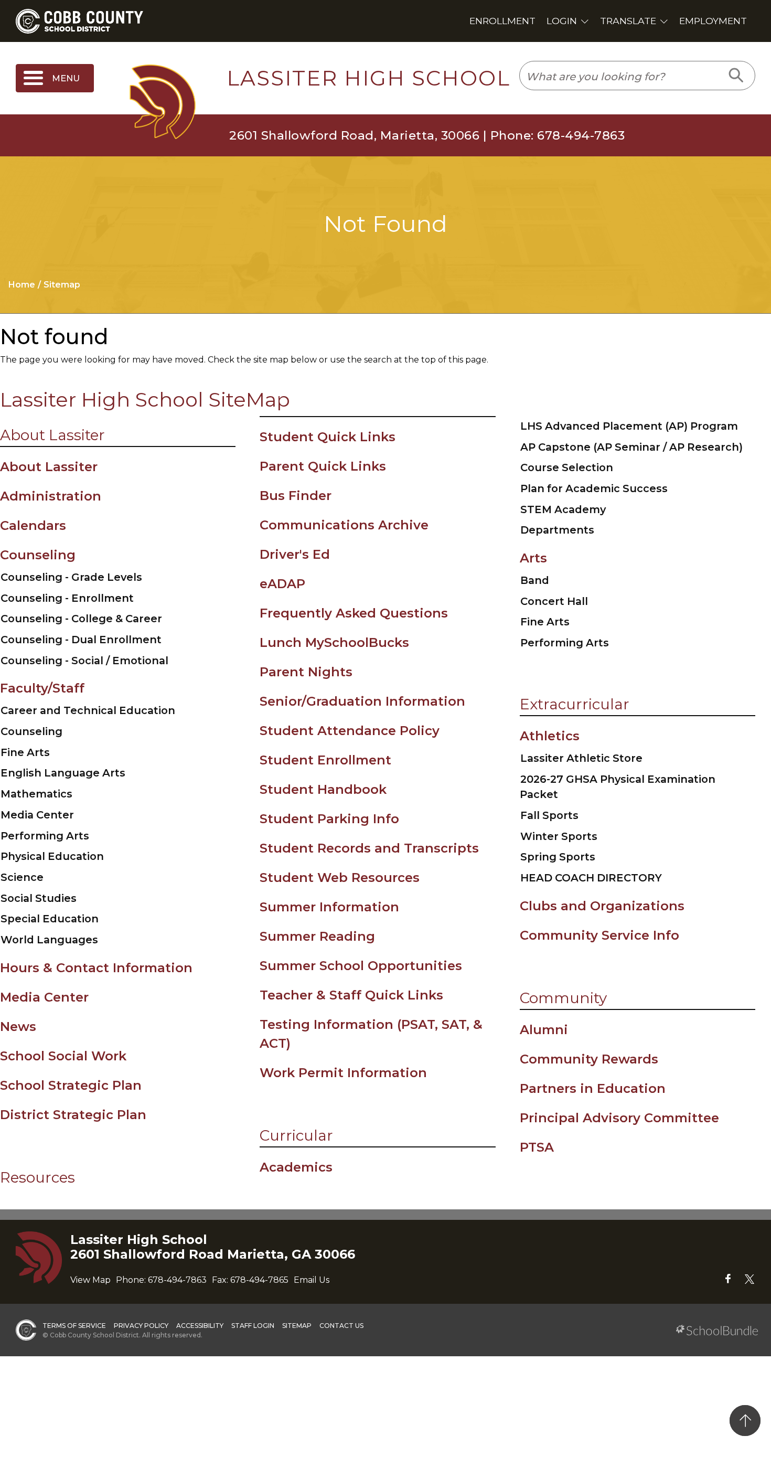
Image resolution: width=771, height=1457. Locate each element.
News (18, 1026)
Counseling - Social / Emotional (84, 660)
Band (534, 580)
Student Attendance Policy (350, 730)
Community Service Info (599, 935)
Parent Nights (306, 671)
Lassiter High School (368, 78)
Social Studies (39, 898)
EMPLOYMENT (713, 20)
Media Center (37, 815)
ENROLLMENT (502, 20)
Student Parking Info (329, 818)
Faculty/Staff (42, 688)
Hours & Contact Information (96, 967)
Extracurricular (574, 704)
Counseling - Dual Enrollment (81, 639)
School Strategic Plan (71, 1085)
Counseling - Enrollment (67, 598)
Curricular (296, 1135)
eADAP (282, 583)
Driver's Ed (295, 554)
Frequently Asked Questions (354, 613)
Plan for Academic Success (594, 488)
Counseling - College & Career (81, 618)
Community (563, 998)
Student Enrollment (325, 760)
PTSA (537, 1147)
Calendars (33, 525)
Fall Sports (549, 815)
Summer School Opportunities (361, 965)
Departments (557, 530)
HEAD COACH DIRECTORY (591, 877)
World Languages (49, 939)
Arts (533, 558)
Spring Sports (557, 856)
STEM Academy (563, 509)
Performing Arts (45, 835)
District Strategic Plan (73, 1114)
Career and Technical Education (88, 710)
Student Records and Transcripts (369, 848)
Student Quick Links (327, 436)
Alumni (544, 1029)
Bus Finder (295, 495)
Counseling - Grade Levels (71, 577)
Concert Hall (554, 601)
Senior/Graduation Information (362, 701)
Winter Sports (558, 836)
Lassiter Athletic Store (581, 758)
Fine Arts (25, 752)
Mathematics (36, 794)
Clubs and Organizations (602, 905)
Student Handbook (323, 789)
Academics (296, 1167)
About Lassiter (52, 435)
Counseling (38, 554)
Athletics (550, 735)
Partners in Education (593, 1088)
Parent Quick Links (323, 466)
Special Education (50, 918)
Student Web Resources (340, 877)
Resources (37, 1177)
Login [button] (562, 20)
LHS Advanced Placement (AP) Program (629, 426)
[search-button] (736, 75)
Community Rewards (589, 1059)
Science (22, 877)
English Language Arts (63, 773)
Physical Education (52, 856)
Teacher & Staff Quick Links (351, 995)
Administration (50, 496)
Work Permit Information (343, 1072)
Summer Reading (317, 936)
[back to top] (745, 1420)
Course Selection (566, 467)
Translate (628, 20)
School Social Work (63, 1055)
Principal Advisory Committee (619, 1117)
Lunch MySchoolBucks (334, 642)
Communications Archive (344, 525)
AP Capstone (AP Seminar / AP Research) (631, 447)
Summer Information (329, 906)
